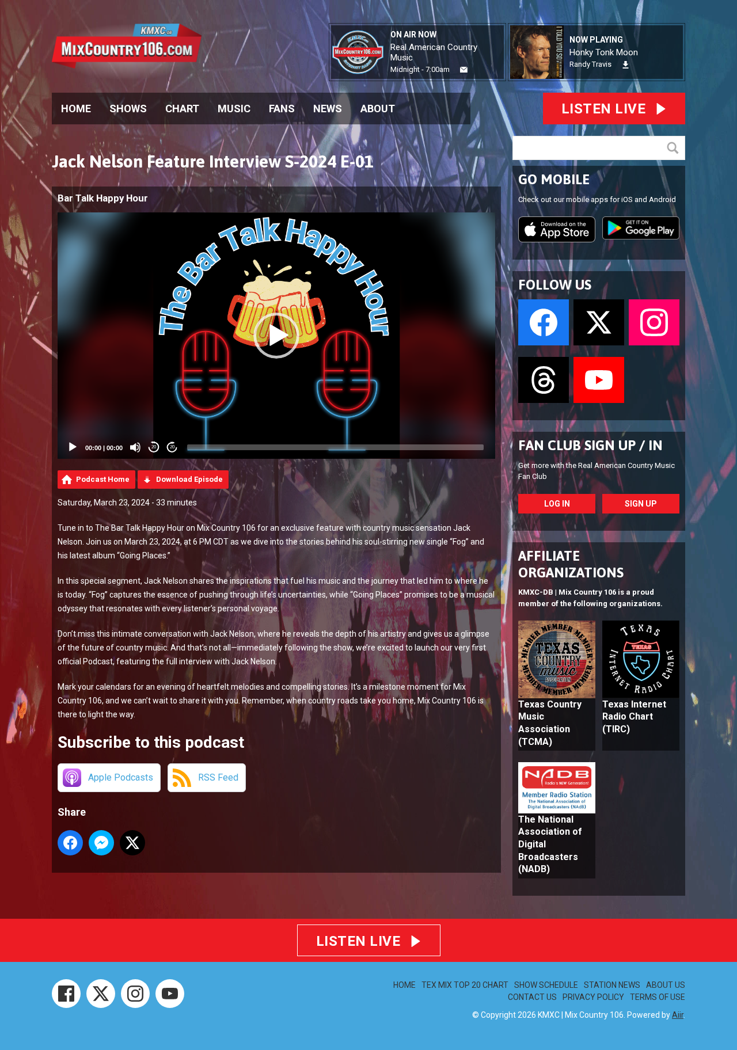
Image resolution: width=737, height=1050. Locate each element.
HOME (76, 108)
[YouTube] (169, 993)
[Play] (72, 447)
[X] (100, 993)
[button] (276, 336)
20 (153, 447)
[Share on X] (132, 842)
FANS (282, 108)
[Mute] (135, 447)
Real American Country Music (433, 52)
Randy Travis (590, 64)
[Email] (464, 70)
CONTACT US (532, 997)
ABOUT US (665, 985)
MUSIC (234, 108)
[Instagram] (135, 993)
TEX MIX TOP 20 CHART (464, 985)
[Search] (675, 148)
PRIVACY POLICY (593, 997)
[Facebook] (66, 993)
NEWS (327, 108)
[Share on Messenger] (101, 842)
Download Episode (189, 479)
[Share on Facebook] (70, 842)
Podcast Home (103, 479)
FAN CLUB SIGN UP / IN (590, 445)
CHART (182, 108)
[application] (276, 335)
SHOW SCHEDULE (546, 985)
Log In (557, 503)
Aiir (677, 1014)
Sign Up (641, 503)
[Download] (625, 65)
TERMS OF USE (657, 997)
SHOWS (128, 108)
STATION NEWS (612, 985)
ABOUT (377, 108)
